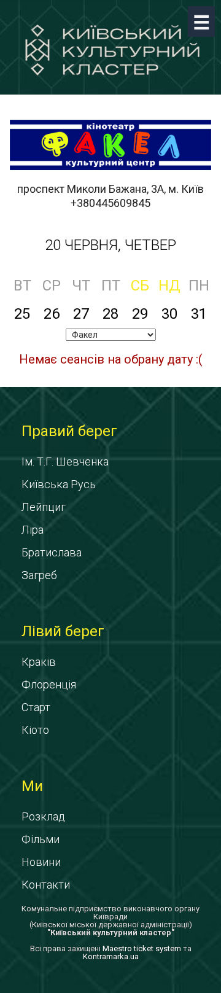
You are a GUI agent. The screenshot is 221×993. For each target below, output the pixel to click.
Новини (41, 861)
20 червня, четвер (110, 245)
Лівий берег (62, 631)
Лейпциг (43, 506)
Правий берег (69, 431)
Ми (32, 786)
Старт (35, 707)
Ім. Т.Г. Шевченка (65, 461)
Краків (38, 661)
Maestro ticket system (142, 948)
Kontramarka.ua (111, 956)
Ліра (32, 529)
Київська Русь (58, 484)
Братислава (51, 552)
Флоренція (48, 684)
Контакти (45, 884)
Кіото (35, 729)
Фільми (40, 839)
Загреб (39, 575)
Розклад (43, 816)
